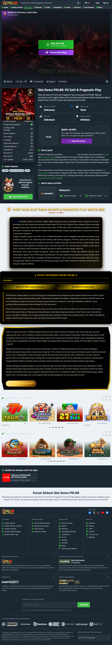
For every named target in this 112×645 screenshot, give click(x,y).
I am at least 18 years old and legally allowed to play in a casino (48, 610)
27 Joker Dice (68, 423)
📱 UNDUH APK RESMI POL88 (83, 287)
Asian (27, 171)
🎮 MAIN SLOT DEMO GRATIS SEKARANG (29, 287)
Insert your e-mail (30, 603)
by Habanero (13, 15)
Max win (47, 116)
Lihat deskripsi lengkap (21, 383)
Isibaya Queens (67, 459)
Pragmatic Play (48, 157)
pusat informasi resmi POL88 (50, 178)
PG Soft (105, 154)
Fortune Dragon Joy (14, 459)
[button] (62, 81)
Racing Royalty (39, 459)
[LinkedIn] (107, 512)
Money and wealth (16, 171)
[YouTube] (103, 512)
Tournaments (89, 7)
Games (29, 7)
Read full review (78, 141)
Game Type (84, 106)
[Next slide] (108, 398)
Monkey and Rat (95, 424)
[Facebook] (89, 512)
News (100, 7)
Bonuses (39, 7)
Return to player (50, 106)
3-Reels (5, 171)
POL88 (15, 221)
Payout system (85, 116)
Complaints (58, 7)
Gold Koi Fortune (95, 459)
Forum (68, 7)
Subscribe (84, 605)
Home (6, 7)
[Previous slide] (104, 398)
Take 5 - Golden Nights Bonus (14, 424)
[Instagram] (98, 512)
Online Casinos (17, 7)
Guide (48, 7)
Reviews (77, 7)
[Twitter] (94, 512)
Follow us (92, 509)
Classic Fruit (40, 423)
